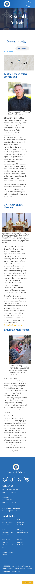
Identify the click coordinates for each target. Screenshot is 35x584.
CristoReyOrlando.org (13, 325)
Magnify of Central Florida (22, 531)
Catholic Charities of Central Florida (22, 522)
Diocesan (17, 571)
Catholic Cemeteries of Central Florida (7, 522)
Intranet (29, 568)
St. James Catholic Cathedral (20, 542)
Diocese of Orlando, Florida (18, 566)
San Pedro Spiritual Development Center (7, 543)
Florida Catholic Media (8, 553)
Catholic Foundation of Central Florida (7, 532)
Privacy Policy (20, 568)
